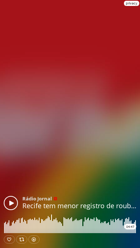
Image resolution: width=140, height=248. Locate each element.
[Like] (9, 239)
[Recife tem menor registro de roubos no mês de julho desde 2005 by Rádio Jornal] (11, 203)
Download (34, 239)
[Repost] (21, 239)
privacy (131, 3)
